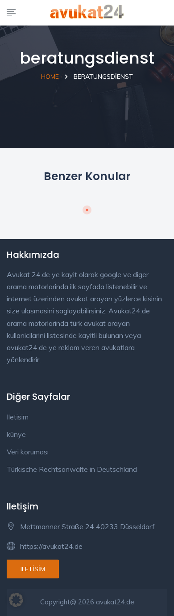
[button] (16, 600)
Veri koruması (28, 451)
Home (50, 77)
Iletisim (18, 416)
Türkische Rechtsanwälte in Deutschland (72, 469)
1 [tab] (87, 209)
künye (16, 434)
